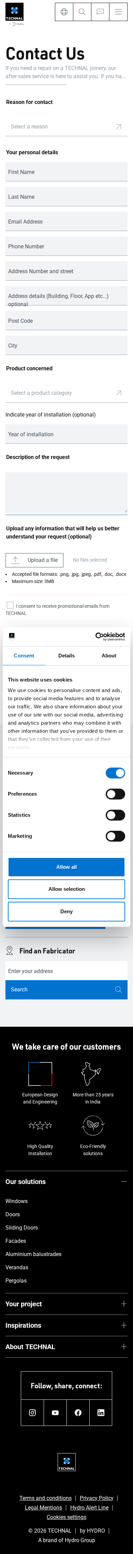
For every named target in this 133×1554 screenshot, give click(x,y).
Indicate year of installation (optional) (50, 414)
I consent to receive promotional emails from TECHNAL (57, 609)
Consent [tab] (24, 655)
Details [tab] (66, 655)
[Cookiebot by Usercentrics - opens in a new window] (95, 636)
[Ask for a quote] (100, 12)
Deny (66, 911)
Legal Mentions (43, 1507)
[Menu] (118, 12)
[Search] (82, 12)
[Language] (64, 12)
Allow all (66, 867)
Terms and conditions (45, 1498)
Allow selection (66, 889)
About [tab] (109, 655)
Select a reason (29, 126)
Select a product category (41, 393)
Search (19, 989)
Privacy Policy (97, 1498)
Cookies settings (66, 1517)
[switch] (115, 794)
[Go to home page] (14, 15)
